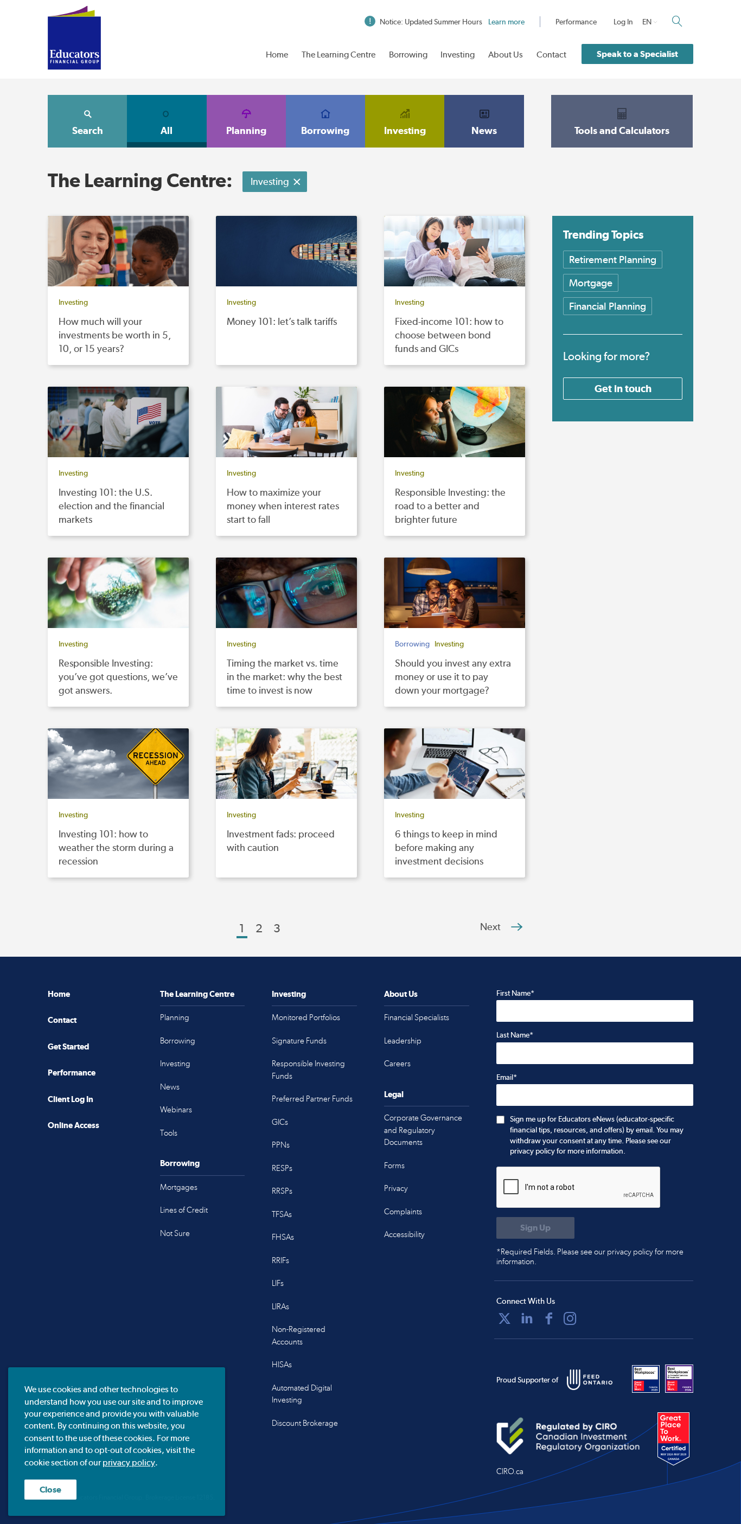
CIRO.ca (509, 1471)
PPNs (281, 1145)
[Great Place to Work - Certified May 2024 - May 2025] (673, 1439)
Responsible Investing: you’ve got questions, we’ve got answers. (118, 676)
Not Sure (175, 1233)
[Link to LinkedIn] (527, 1318)
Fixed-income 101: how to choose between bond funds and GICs (449, 335)
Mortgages (178, 1187)
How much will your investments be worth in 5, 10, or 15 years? (115, 335)
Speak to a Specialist (637, 54)
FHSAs (283, 1237)
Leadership (402, 1041)
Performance (576, 21)
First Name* (515, 993)
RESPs (282, 1168)
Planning (246, 130)
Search (87, 130)
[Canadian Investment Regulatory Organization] (568, 1435)
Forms (394, 1165)
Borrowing (408, 54)
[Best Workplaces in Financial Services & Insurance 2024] (679, 1378)
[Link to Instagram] (570, 1318)
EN (646, 21)
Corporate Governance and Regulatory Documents (423, 1130)
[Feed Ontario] (589, 1379)
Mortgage (590, 283)
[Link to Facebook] (549, 1318)
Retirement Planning (612, 259)
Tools (168, 1133)
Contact (551, 54)
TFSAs (282, 1214)
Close (50, 1489)
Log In (623, 21)
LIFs (278, 1283)
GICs (280, 1122)
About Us (505, 54)
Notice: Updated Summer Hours (452, 21)
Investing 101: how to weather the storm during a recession (116, 847)
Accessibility (404, 1234)
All (167, 130)
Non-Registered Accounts (298, 1335)
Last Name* (514, 1034)
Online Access (73, 1125)
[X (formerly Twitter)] (504, 1318)
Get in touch (623, 388)
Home (277, 54)
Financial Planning (607, 306)
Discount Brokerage (305, 1423)
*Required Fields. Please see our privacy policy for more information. (589, 1256)
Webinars (176, 1110)
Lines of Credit (184, 1210)
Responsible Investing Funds (308, 1070)
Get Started (68, 1046)
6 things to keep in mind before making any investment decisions (446, 847)
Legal (394, 1094)
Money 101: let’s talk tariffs (282, 321)
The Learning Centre (338, 54)
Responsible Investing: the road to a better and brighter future (450, 505)
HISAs (282, 1364)
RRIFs (280, 1260)
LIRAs (280, 1306)
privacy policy (129, 1462)
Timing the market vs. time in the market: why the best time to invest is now (284, 676)
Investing (457, 54)
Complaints (403, 1211)
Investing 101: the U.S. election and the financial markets (111, 505)
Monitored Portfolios (306, 1017)
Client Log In (70, 1099)
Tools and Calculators (621, 130)
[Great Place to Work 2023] (646, 1378)
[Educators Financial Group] (74, 37)
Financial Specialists (416, 1017)
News (484, 130)
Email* (506, 1077)
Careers (397, 1063)
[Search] (677, 21)
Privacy (396, 1188)
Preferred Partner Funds (312, 1099)
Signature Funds (299, 1041)
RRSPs (282, 1191)
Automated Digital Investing (302, 1394)
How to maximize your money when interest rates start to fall (283, 505)
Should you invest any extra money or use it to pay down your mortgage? (453, 676)
